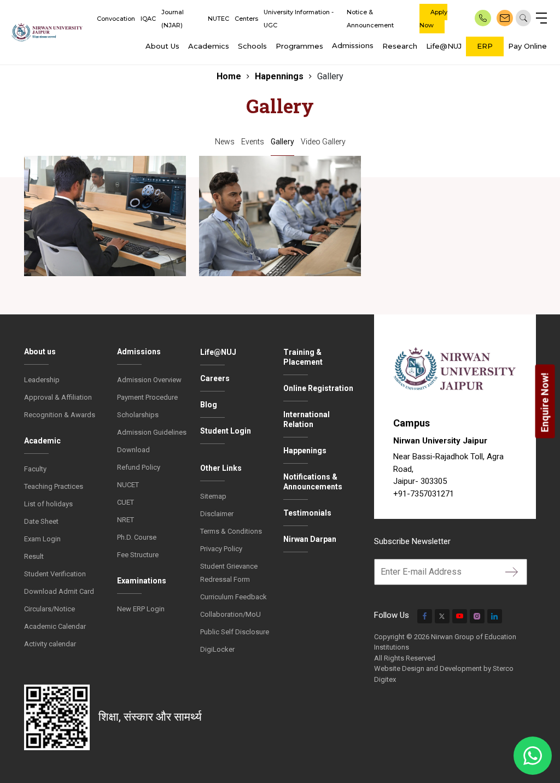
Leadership (42, 380)
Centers (246, 18)
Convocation (116, 18)
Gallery (282, 141)
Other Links (221, 468)
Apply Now (433, 18)
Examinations (141, 580)
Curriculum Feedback (233, 597)
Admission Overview (149, 380)
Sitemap (213, 496)
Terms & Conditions (231, 531)
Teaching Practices (53, 486)
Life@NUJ (444, 46)
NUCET (128, 485)
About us (40, 351)
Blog (208, 404)
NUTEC (218, 18)
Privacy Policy (221, 549)
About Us (162, 46)
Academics (208, 46)
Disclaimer (217, 514)
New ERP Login (141, 609)
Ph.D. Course (136, 537)
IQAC (148, 18)
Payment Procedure (147, 397)
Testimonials (307, 513)
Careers (215, 378)
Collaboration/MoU (230, 614)
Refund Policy (138, 467)
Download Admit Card (59, 591)
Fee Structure (138, 555)
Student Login (225, 430)
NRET (125, 520)
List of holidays (48, 504)
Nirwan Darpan (309, 539)
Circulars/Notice (49, 609)
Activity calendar (50, 644)
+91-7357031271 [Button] (423, 494)
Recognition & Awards (59, 415)
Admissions (353, 45)
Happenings (304, 450)
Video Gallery (323, 141)
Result (34, 556)
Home (229, 76)
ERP (485, 46)
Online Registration (318, 388)
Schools (252, 46)
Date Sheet (41, 521)
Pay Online (527, 46)
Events (252, 141)
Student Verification (55, 574)
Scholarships (138, 415)
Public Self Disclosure (234, 632)
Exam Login (42, 539)
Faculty (35, 469)
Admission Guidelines (151, 432)
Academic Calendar (55, 626)
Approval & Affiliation (58, 397)
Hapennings (279, 76)
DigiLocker (217, 649)
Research (399, 46)
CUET (125, 502)
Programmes (299, 46)
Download (133, 450)
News (225, 141)
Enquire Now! (545, 402)
